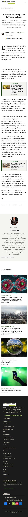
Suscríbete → (9, 489)
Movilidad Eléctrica (8, 429)
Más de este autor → (7, 257)
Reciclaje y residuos (8, 437)
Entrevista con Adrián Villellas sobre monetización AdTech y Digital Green (18, 165)
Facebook (14, 205)
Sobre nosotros (7, 453)
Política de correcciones (9, 458)
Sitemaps (5, 477)
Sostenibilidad (6, 434)
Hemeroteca (6, 474)
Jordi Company (11, 32)
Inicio (2, 8)
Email (20, 205)
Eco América (6, 445)
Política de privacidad (8, 464)
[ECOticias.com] (8, 2)
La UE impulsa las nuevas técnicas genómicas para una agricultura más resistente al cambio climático (17, 89)
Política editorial (7, 456)
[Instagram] (16, 503)
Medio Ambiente (7, 421)
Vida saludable (6, 442)
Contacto (5, 451)
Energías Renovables (8, 426)
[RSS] (13, 503)
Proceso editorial (20, 32)
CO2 (4, 431)
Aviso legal (6, 461)
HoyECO (5, 469)
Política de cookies (8, 466)
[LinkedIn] (20, 503)
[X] (9, 503)
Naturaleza (6, 424)
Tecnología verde (9, 8)
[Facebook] (5, 503)
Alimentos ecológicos (8, 439)
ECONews (5, 471)
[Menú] (25, 2)
